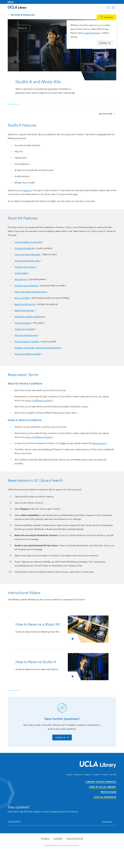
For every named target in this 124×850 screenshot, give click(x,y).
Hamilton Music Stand (26, 266)
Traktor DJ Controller (25, 329)
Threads (105, 774)
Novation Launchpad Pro (27, 285)
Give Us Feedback (105, 797)
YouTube (113, 774)
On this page (105, 114)
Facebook (77, 774)
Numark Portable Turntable (28, 353)
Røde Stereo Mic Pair (25, 310)
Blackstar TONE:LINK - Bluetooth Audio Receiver (38, 347)
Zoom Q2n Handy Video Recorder (31, 291)
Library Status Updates (100, 781)
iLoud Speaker (22, 273)
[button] (17, 7)
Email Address (14, 821)
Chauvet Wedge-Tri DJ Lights (29, 242)
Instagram (87, 774)
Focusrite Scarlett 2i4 (25, 248)
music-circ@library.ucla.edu (39, 400)
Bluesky (69, 774)
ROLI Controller (23, 297)
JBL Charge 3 (21, 279)
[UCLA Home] (10, 2)
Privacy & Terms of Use (74, 838)
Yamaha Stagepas (24, 322)
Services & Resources (23, 14)
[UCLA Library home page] (17, 7)
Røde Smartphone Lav (26, 304)
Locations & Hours (92, 32)
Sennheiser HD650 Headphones (30, 316)
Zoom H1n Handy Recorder (28, 254)
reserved (28, 190)
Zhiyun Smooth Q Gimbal (27, 341)
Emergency (45, 838)
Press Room (108, 792)
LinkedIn (96, 774)
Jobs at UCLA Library (102, 786)
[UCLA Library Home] (97, 765)
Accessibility (57, 838)
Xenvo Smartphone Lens (27, 335)
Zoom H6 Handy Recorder (28, 260)
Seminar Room (100, 443)
